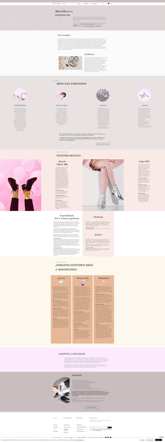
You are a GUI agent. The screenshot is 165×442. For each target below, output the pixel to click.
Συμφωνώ (158, 440)
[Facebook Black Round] (106, 437)
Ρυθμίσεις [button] (142, 440)
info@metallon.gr (70, 140)
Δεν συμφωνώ (150, 440)
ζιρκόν (84, 303)
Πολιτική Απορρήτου (79, 440)
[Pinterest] (108, 437)
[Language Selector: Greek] (72, 437)
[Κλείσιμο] (163, 440)
